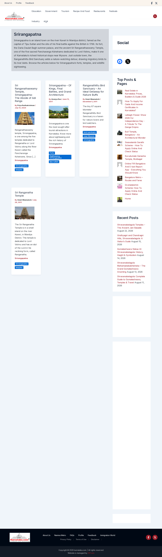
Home (128, 198)
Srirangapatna (21, 160)
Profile (19, 3)
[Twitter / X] (156, 3)
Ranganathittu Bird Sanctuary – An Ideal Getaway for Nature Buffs (94, 90)
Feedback (30, 3)
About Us (8, 3)
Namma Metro (60, 535)
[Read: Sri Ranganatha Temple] (24, 213)
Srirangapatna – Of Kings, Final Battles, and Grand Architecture (60, 90)
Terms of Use (81, 539)
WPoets (91, 553)
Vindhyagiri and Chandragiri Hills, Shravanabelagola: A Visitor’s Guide (130, 238)
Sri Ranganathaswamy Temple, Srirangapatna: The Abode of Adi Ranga (26, 93)
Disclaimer (95, 539)
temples (19, 170)
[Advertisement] (131, 425)
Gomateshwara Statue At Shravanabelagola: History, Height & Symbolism (130, 252)
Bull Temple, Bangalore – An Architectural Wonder (135, 134)
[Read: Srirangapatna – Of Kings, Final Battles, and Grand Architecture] (58, 112)
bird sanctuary (90, 132)
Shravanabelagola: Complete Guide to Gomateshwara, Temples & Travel (131, 279)
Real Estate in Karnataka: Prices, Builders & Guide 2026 (135, 93)
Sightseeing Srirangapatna (56, 157)
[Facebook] (151, 3)
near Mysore (89, 136)
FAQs (72, 535)
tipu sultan (54, 162)
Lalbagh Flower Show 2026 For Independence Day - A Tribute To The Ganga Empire (135, 121)
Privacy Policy (65, 539)
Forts (52, 153)
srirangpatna (89, 140)
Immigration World (107, 535)
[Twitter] (155, 537)
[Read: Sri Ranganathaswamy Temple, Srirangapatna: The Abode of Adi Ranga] (24, 118)
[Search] (155, 16)
